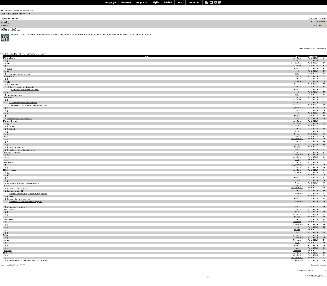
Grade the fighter (8, 54)
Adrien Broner (9, 219)
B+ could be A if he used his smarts (19, 74)
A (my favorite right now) (15, 147)
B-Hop (6, 186)
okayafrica (126, 2)
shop (180, 2)
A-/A (8, 155)
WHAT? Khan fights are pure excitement (23, 103)
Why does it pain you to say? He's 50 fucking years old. (28, 194)
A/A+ (8, 158)
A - (8, 178)
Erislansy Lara (9, 162)
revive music (167, 2)
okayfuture (142, 2)
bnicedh (4, 22)
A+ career (10, 196)
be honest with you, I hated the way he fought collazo (29, 105)
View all (17, 54)
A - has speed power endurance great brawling (23, 183)
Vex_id (297, 71)
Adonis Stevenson (10, 209)
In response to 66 (14, 30)
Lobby (3, 14)
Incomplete (11, 126)
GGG (6, 137)
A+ (8, 173)
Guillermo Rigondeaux (12, 152)
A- (7, 61)
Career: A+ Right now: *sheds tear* (19, 199)
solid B (9, 69)
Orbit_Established (297, 63)
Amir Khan (8, 97)
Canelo (6, 235)
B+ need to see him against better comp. (21, 150)
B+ (8, 71)
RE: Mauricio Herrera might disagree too (25, 90)
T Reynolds (297, 66)
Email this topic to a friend (26, 10)
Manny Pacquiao (10, 170)
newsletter (194, 2)
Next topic (322, 19)
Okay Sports (12, 14)
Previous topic (313, 19)
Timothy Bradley (10, 58)
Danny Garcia (9, 76)
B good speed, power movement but (19, 119)
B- (7, 100)
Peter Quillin (8, 253)
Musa (297, 74)
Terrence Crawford (10, 121)
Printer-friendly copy (10, 10)
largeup (155, 2)
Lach (297, 232)
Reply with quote (321, 48)
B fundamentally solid (14, 95)
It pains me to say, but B (15, 191)
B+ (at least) (11, 129)
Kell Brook (7, 251)
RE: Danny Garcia (13, 84)
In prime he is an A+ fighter (16, 207)
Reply (314, 48)
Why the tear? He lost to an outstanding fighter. (25, 202)
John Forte (26, 54)
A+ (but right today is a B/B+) (17, 188)
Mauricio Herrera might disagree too (21, 87)
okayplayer (111, 2)
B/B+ (8, 63)
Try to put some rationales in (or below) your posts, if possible (25, 260)
